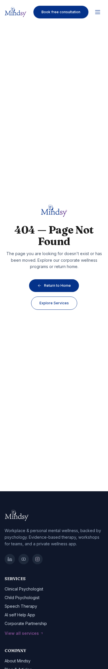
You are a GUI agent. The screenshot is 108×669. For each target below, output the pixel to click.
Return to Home (57, 285)
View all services (22, 633)
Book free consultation (60, 12)
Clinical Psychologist (24, 588)
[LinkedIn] (10, 559)
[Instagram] (37, 559)
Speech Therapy (21, 606)
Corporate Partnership (26, 623)
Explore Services (54, 303)
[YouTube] (23, 559)
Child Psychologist (22, 597)
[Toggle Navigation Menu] (97, 12)
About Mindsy (18, 660)
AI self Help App (20, 614)
